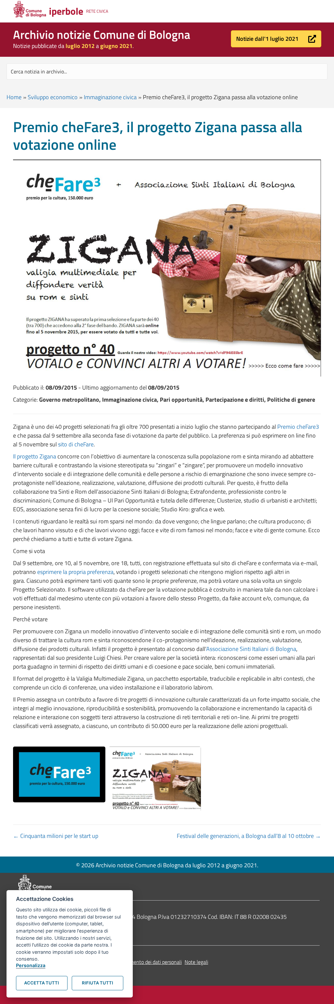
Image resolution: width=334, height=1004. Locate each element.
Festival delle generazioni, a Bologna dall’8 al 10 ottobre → (249, 835)
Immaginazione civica (110, 97)
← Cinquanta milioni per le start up (55, 835)
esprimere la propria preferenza (75, 571)
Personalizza (30, 965)
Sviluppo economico (53, 97)
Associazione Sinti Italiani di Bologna (251, 648)
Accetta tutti (41, 982)
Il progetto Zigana (34, 456)
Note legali (196, 962)
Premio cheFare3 (298, 426)
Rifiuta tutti (97, 982)
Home (14, 97)
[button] (276, 38)
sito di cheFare (76, 444)
